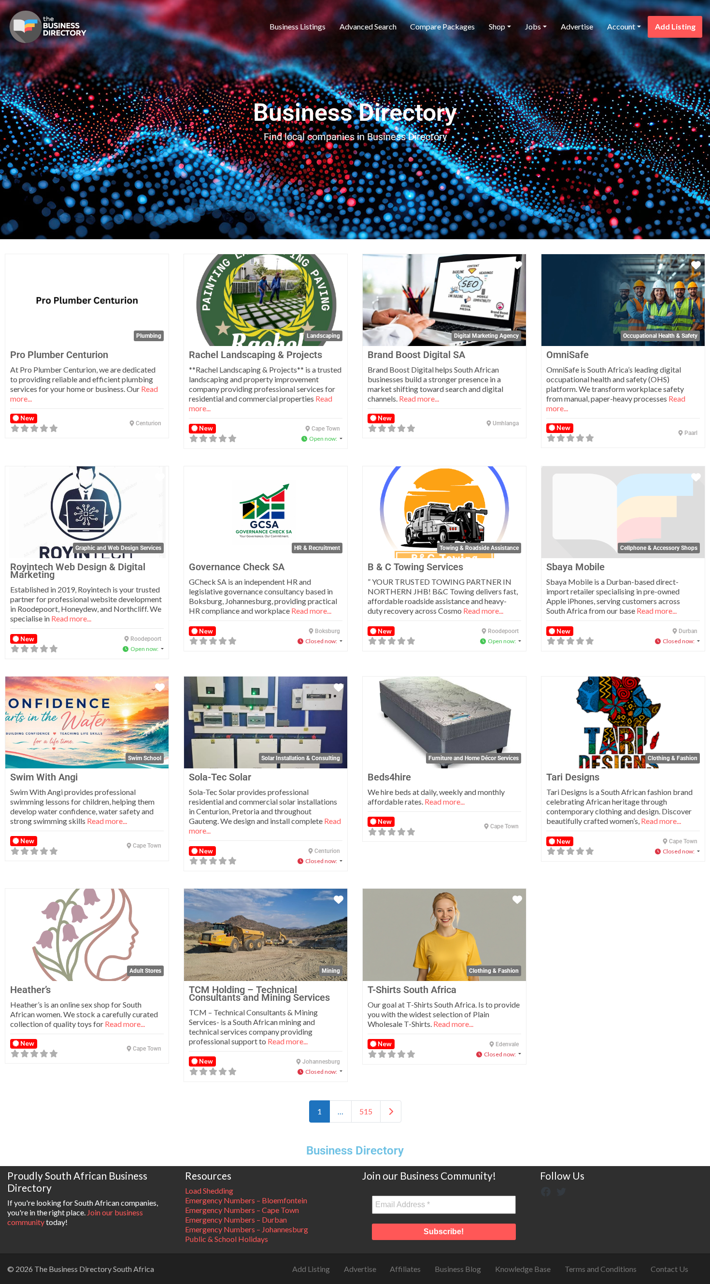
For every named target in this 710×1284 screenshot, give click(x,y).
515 (365, 1111)
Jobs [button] (533, 26)
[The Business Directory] (48, 25)
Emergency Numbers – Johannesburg (246, 1229)
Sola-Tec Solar (220, 777)
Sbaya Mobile (575, 567)
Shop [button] (497, 26)
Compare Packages (442, 26)
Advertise (577, 26)
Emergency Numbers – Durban (236, 1219)
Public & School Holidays (226, 1238)
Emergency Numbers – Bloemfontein (246, 1200)
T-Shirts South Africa (412, 989)
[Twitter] (561, 1190)
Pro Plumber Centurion (59, 355)
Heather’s (30, 989)
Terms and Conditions (601, 1268)
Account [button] (621, 26)
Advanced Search (368, 26)
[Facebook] (546, 1190)
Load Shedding (209, 1190)
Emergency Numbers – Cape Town (242, 1209)
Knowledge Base (523, 1268)
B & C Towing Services (415, 567)
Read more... (419, 398)
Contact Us (669, 1268)
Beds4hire (389, 777)
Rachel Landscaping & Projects (255, 355)
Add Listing (675, 26)
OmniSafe (567, 355)
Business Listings (298, 26)
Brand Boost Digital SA (416, 355)
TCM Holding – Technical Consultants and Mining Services (259, 993)
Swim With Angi (44, 777)
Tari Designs (572, 777)
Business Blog (458, 1268)
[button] (321, 439)
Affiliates (405, 1268)
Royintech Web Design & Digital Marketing (77, 570)
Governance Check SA (236, 567)
